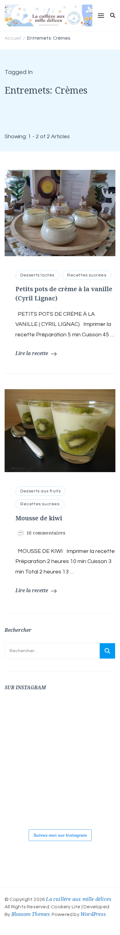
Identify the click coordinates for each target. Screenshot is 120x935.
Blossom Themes (30, 914)
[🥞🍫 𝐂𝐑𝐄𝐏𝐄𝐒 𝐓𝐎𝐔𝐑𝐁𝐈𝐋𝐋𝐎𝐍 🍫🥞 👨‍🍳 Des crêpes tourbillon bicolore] (23, 718)
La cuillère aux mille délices (78, 899)
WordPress (93, 914)
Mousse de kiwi (38, 518)
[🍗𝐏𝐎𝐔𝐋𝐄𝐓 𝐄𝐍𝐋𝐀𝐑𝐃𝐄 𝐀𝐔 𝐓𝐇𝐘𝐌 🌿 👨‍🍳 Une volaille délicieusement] (23, 760)
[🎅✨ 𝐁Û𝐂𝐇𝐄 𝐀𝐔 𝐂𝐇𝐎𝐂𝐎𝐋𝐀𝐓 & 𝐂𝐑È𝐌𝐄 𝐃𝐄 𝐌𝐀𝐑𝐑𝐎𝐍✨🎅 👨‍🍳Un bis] (96, 760)
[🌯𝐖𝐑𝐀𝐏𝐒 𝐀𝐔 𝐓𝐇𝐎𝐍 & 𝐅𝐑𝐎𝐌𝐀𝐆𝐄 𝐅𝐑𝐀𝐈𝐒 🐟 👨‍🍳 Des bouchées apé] (60, 718)
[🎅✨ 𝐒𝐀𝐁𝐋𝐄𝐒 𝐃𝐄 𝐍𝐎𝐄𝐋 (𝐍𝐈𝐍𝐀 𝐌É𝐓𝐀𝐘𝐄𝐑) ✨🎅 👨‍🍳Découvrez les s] (23, 801)
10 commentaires (46, 533)
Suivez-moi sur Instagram (60, 835)
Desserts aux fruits (40, 491)
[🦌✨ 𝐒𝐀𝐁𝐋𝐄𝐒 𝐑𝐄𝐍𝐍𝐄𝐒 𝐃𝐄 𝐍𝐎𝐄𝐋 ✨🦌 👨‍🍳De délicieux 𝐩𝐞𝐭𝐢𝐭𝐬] (60, 801)
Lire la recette (31, 353)
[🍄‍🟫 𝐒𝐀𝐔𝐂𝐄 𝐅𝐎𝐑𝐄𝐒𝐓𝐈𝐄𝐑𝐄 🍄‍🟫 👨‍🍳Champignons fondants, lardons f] (96, 718)
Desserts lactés (37, 275)
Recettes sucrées (86, 275)
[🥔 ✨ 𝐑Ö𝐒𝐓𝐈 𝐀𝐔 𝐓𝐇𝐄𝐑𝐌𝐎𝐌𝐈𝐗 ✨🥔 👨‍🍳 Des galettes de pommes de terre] (96, 801)
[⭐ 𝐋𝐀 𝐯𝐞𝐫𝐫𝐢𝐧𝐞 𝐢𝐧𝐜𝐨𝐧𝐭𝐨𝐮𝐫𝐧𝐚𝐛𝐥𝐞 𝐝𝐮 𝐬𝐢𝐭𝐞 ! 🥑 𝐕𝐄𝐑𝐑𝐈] (60, 760)
